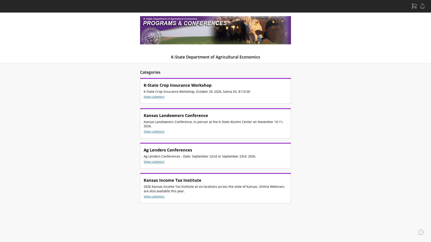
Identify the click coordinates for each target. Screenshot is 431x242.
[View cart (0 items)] (414, 6)
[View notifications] (422, 6)
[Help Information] (421, 232)
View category (154, 97)
